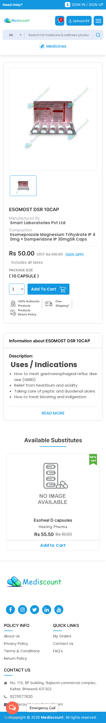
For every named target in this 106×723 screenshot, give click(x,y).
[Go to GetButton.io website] (12, 717)
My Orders (62, 636)
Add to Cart (53, 545)
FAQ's (58, 651)
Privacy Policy (16, 643)
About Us (12, 636)
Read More (53, 413)
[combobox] (13, 35)
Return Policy (15, 658)
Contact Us (63, 643)
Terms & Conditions (22, 651)
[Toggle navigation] (98, 21)
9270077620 (21, 696)
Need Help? (13, 4)
